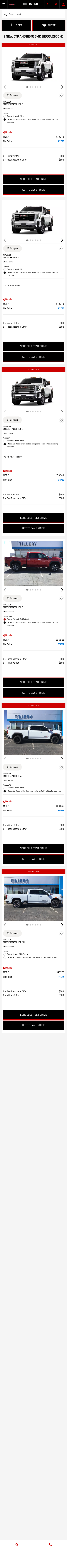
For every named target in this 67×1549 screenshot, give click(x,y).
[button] (62, 87)
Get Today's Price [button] (33, 189)
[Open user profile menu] (63, 4)
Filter (52, 25)
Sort (19, 25)
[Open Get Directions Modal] (56, 4)
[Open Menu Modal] (3, 4)
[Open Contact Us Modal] (48, 4)
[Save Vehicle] (61, 96)
